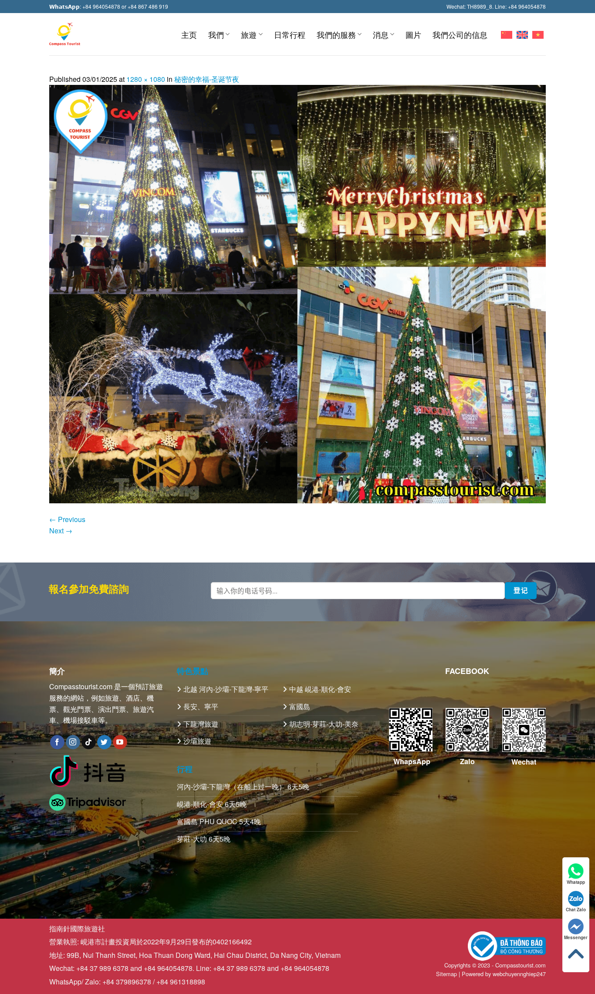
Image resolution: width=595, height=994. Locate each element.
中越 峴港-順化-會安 (320, 689)
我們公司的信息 (460, 34)
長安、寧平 (200, 706)
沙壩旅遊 (197, 741)
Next (60, 531)
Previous (67, 519)
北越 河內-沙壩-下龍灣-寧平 (225, 689)
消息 (381, 34)
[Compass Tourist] (64, 34)
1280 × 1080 (145, 79)
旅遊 (249, 34)
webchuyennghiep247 (519, 974)
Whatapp (576, 882)
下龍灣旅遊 (200, 724)
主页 (189, 34)
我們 (216, 34)
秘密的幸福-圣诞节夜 (206, 79)
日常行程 (289, 34)
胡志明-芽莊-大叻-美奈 (323, 724)
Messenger (576, 937)
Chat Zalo (576, 909)
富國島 (299, 706)
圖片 (413, 34)
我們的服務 (336, 34)
